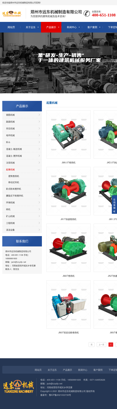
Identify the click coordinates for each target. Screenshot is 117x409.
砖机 (8, 209)
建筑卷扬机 (13, 175)
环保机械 (10, 202)
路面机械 (10, 121)
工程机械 (10, 222)
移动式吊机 (13, 182)
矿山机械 (10, 216)
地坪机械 (10, 135)
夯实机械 (10, 128)
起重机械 (10, 169)
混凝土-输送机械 (14, 148)
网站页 (11, 27)
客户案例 (92, 27)
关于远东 (30, 27)
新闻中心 (72, 27)
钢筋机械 (10, 114)
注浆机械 (10, 162)
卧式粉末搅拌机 (13, 188)
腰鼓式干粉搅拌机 (14, 195)
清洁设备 (10, 229)
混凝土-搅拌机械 (14, 155)
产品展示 (51, 27)
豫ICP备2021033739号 (60, 394)
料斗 (8, 142)
